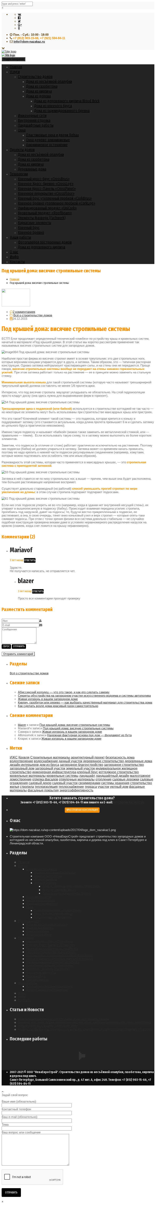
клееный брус (87, 772)
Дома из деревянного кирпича (41, 247)
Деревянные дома (32, 169)
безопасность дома (119, 757)
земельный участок (80, 768)
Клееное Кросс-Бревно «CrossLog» (46, 183)
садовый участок (65, 783)
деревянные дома (138, 761)
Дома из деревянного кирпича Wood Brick (67, 100)
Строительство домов (35, 76)
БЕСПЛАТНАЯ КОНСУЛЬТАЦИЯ (83, 810)
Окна (22, 130)
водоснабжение (46, 761)
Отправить (19, 646)
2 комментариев (24, 312)
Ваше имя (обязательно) (19, 1101)
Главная (16, 66)
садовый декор (40, 783)
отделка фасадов (45, 779)
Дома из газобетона (41, 86)
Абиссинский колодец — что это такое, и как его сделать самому (63, 692)
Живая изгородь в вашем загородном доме (48, 699)
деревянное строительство (103, 761)
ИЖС (14, 757)
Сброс (6, 646)
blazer (22, 724)
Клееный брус (29, 227)
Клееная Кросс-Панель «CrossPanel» (47, 188)
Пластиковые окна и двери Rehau (52, 135)
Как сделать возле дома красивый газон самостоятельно (58, 706)
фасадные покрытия (43, 790)
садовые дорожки (125, 779)
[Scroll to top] (3, 1091)
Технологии (19, 173)
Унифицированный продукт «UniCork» (47, 208)
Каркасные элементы (34, 222)
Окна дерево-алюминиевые (48, 139)
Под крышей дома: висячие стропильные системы (74, 724)
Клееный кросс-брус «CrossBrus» (44, 178)
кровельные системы (62, 775)
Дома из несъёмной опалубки (49, 81)
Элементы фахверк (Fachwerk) (41, 217)
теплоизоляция (46, 786)
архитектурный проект (88, 757)
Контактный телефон (16, 1109)
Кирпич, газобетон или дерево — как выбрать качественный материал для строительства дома (85, 702)
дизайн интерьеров (24, 764)
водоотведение (21, 761)
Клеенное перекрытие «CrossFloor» (46, 193)
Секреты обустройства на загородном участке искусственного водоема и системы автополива (84, 695)
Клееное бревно (31, 232)
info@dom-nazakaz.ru (29, 41)
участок (103, 786)
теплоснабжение (71, 786)
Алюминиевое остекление (47, 144)
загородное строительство (124, 764)
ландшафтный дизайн (112, 775)
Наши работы (20, 237)
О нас (14, 251)
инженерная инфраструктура (54, 772)
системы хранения (115, 783)
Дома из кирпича (39, 91)
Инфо (14, 256)
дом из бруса (49, 764)
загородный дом (22, 768)
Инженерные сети (32, 115)
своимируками (89, 783)
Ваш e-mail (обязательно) (19, 1117)
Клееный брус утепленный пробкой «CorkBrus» (55, 198)
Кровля (23, 757)
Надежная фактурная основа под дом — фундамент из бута (89, 735)
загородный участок (50, 768)
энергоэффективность (76, 790)
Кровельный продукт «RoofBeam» (45, 212)
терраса (91, 786)
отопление (103, 779)
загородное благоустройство (81, 764)
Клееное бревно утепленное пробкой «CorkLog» (56, 203)
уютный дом (119, 786)
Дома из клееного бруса (53, 105)
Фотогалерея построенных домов (45, 242)
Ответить (30, 560)
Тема (5, 1124)
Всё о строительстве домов (32, 315)
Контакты (17, 261)
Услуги (15, 71)
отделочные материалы (77, 779)
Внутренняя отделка (34, 120)
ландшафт (87, 775)
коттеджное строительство (119, 772)
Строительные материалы (50, 757)
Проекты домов (22, 149)
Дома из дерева (38, 96)
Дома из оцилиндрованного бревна (62, 110)
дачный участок (70, 761)
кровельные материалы (28, 775)
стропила (27, 786)
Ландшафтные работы (35, 125)
